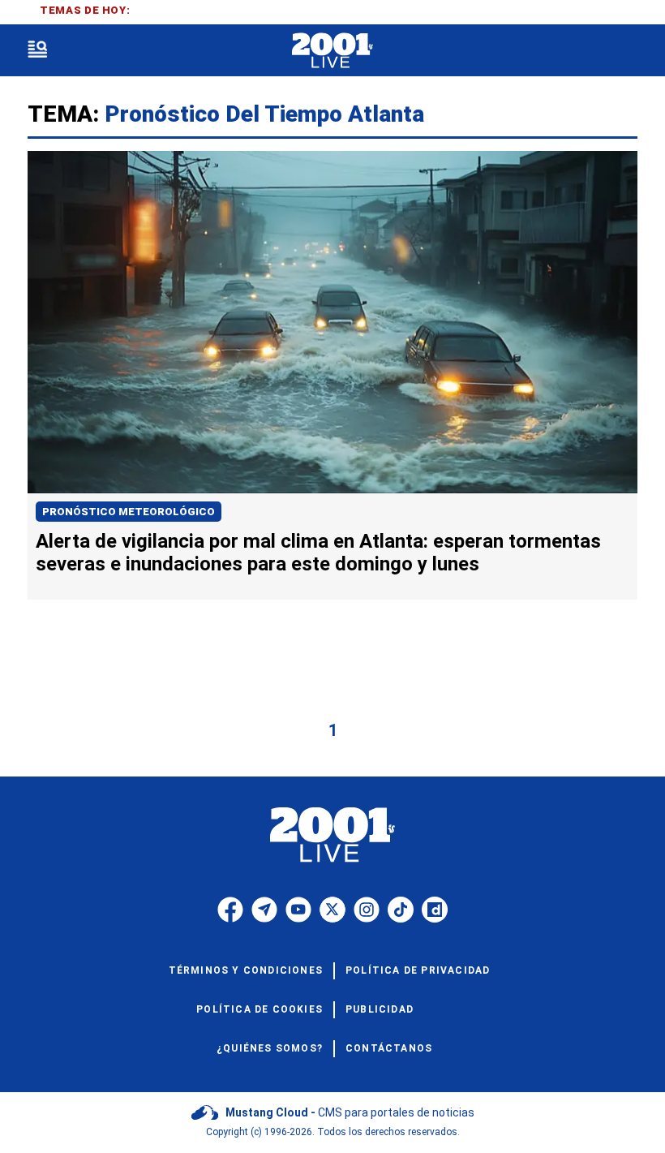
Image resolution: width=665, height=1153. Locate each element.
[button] (37, 51)
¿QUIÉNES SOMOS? (270, 1048)
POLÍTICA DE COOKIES (259, 1009)
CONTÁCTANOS (388, 1048)
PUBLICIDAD (379, 1009)
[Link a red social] (230, 910)
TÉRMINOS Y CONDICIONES (246, 970)
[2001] (332, 50)
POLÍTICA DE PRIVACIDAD (417, 970)
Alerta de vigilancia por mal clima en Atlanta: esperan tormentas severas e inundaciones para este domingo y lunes (318, 552)
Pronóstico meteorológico (128, 512)
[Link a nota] (332, 322)
